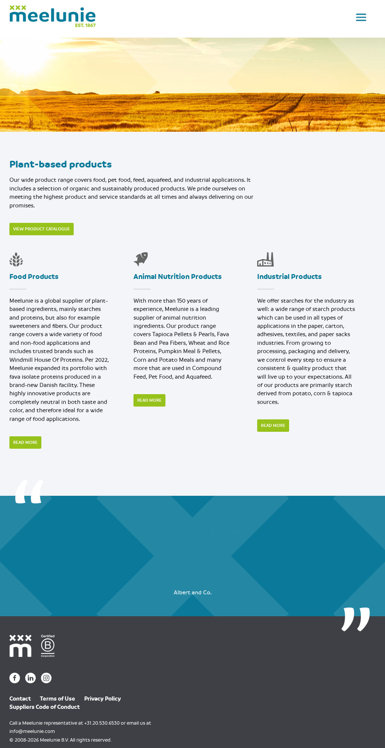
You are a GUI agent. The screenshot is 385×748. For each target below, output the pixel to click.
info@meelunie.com (32, 731)
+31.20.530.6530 (102, 723)
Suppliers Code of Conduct (44, 707)
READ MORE (25, 442)
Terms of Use (57, 698)
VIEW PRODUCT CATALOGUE (41, 229)
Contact (20, 698)
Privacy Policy (102, 698)
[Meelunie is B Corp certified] (50, 645)
